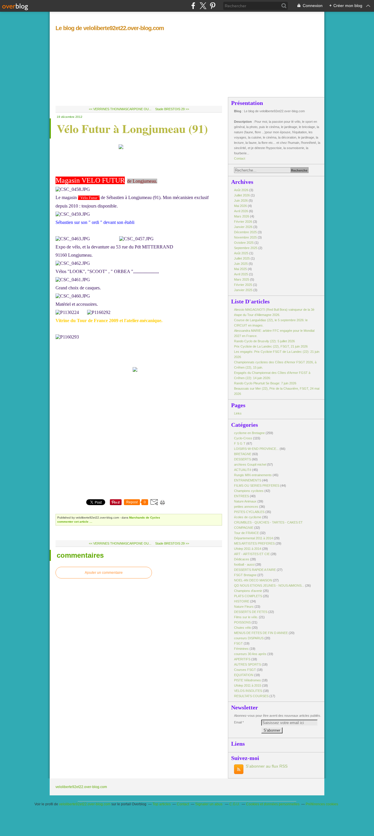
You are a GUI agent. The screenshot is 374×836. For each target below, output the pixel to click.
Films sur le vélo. (246, 617)
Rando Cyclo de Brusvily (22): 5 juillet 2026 (264, 341)
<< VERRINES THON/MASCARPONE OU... (120, 109)
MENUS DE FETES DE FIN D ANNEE (261, 633)
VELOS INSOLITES (248, 690)
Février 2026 (243, 221)
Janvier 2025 (243, 290)
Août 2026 (241, 190)
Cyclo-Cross (243, 438)
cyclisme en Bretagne (249, 433)
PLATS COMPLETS (248, 596)
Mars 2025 (242, 279)
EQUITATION (243, 675)
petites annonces (246, 506)
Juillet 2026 (242, 195)
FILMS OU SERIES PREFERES (256, 485)
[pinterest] (212, 5)
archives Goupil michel (250, 464)
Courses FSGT (245, 669)
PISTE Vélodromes (247, 680)
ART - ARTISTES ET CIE (252, 554)
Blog (237, 111)
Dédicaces (241, 559)
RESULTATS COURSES (251, 696)
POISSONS (242, 622)
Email (238, 722)
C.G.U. (234, 804)
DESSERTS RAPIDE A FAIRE (255, 569)
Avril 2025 (241, 274)
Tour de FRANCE (246, 533)
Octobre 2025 (244, 242)
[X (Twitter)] (203, 5)
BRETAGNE (242, 454)
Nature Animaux (245, 501)
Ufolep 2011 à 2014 (247, 548)
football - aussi (244, 564)
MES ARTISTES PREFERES (254, 543)
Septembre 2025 (246, 248)
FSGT (238, 643)
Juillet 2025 (242, 258)
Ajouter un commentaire (104, 573)
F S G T (239, 443)
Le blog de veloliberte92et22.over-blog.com (110, 28)
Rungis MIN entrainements (253, 475)
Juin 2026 (241, 200)
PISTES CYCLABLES (249, 512)
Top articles (162, 804)
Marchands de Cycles (144, 517)
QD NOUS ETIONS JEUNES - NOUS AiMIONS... (269, 585)
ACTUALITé (242, 469)
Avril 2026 (241, 211)
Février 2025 (243, 284)
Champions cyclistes (249, 491)
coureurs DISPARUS (249, 638)
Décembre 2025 (246, 232)
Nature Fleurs (244, 606)
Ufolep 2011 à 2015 (247, 685)
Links (238, 413)
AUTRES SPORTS (247, 664)
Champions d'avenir (248, 591)
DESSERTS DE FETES (250, 612)
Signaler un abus (209, 804)
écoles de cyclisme (247, 517)
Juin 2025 (241, 263)
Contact (239, 158)
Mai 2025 (241, 269)
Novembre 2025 (246, 237)
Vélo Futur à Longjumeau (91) (132, 128)
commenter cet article (73, 521)
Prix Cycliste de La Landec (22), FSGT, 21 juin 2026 (271, 346)
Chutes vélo (242, 627)
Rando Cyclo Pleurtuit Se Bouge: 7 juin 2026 (265, 383)
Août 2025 (241, 253)
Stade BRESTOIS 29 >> (172, 109)
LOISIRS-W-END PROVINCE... (256, 448)
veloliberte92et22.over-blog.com (81, 787)
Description (243, 121)
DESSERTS (242, 459)
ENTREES (241, 496)
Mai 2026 (241, 206)
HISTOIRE (241, 601)
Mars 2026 (242, 216)
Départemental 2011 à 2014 (253, 538)
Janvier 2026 (243, 227)
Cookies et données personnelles (272, 804)
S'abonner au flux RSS (267, 766)
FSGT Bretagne (245, 575)
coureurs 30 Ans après (250, 654)
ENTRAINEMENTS (247, 480)
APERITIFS (242, 659)
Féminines (241, 648)
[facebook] (193, 5)
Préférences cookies (322, 804)
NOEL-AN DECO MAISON (253, 580)
